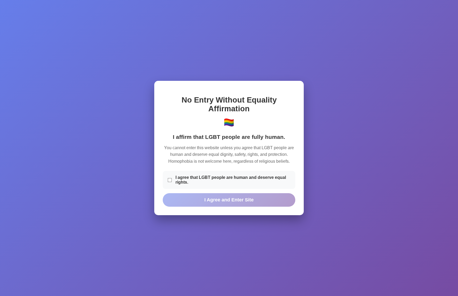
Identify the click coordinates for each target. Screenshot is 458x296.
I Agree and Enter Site (229, 199)
